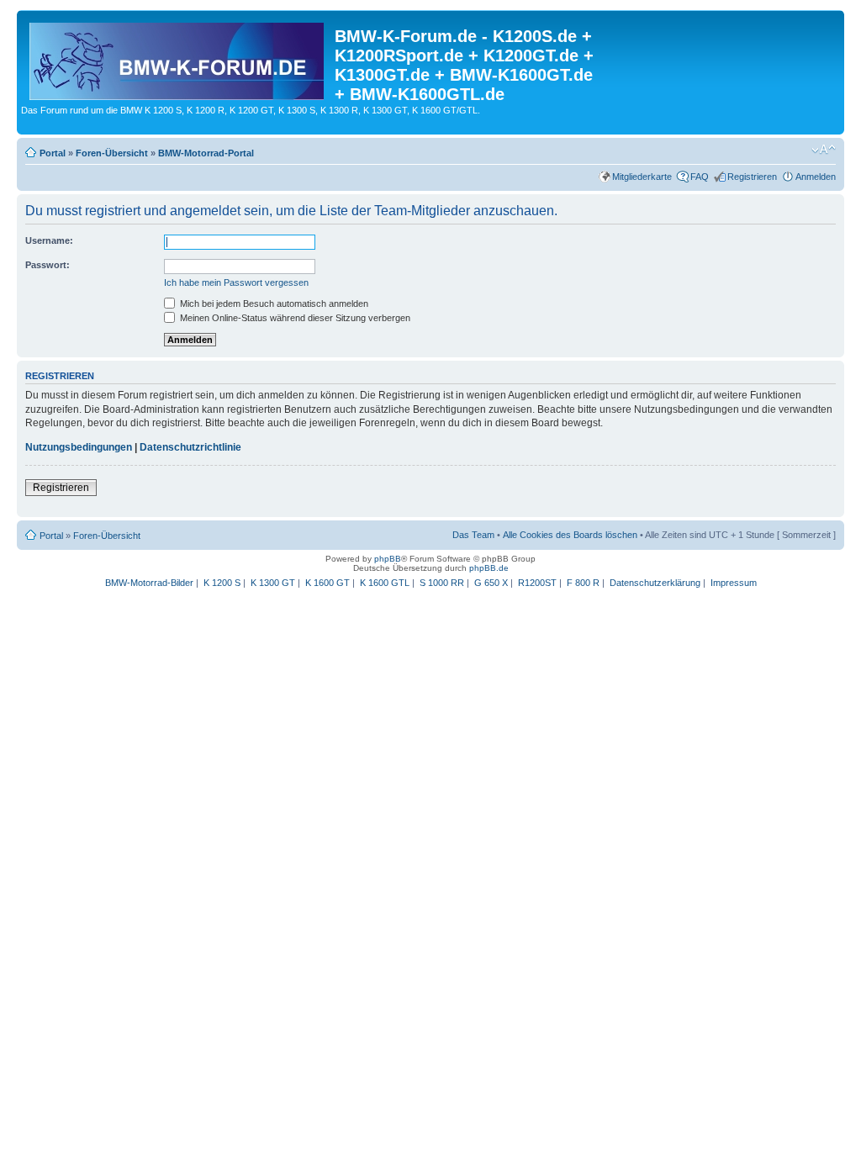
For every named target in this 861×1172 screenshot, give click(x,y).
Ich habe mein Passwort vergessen (236, 282)
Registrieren (752, 177)
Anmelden (815, 177)
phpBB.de (489, 568)
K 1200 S (221, 583)
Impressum (733, 583)
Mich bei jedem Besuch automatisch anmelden (272, 303)
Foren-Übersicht (112, 153)
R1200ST (537, 583)
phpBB (387, 558)
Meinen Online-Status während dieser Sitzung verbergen (293, 318)
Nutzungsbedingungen (78, 447)
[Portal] (178, 58)
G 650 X (491, 583)
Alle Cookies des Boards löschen (570, 535)
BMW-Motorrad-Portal (206, 153)
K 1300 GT (273, 583)
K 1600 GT (327, 583)
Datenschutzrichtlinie (190, 447)
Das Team (473, 535)
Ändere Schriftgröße (823, 149)
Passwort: (47, 265)
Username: (49, 240)
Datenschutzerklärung (655, 583)
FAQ (699, 177)
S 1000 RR (442, 583)
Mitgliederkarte (642, 177)
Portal (53, 153)
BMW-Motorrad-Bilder (149, 583)
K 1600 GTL (384, 583)
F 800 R (583, 583)
